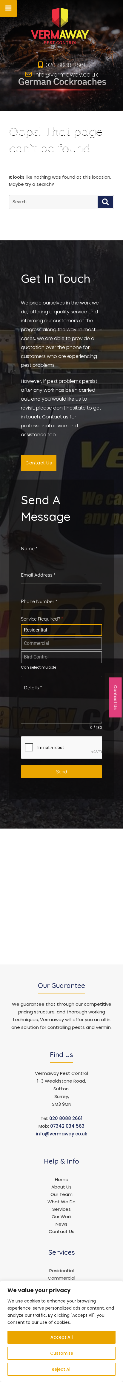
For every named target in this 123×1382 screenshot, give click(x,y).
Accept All (61, 1337)
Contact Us (61, 1231)
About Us (61, 1187)
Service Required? (42, 619)
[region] (61, 1331)
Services (61, 1209)
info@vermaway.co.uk (66, 74)
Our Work (62, 1216)
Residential (35, 630)
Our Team (61, 1194)
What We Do (61, 1202)
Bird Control (36, 657)
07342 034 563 (67, 1126)
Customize (61, 1353)
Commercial (36, 643)
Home (61, 1179)
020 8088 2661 (65, 65)
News (61, 1224)
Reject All (62, 1369)
